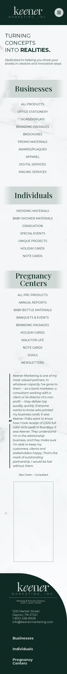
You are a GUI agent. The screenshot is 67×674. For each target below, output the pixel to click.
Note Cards (33, 347)
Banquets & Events (32, 317)
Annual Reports (33, 302)
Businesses (33, 88)
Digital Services (32, 164)
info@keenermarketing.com (33, 622)
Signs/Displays (33, 119)
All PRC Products (33, 295)
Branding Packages (32, 127)
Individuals (33, 195)
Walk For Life (32, 340)
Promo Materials (32, 142)
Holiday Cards (33, 332)
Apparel (32, 157)
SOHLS (33, 355)
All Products (32, 104)
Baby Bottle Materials (33, 310)
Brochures (32, 134)
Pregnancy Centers (33, 279)
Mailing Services (33, 172)
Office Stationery (32, 111)
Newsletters (32, 362)
